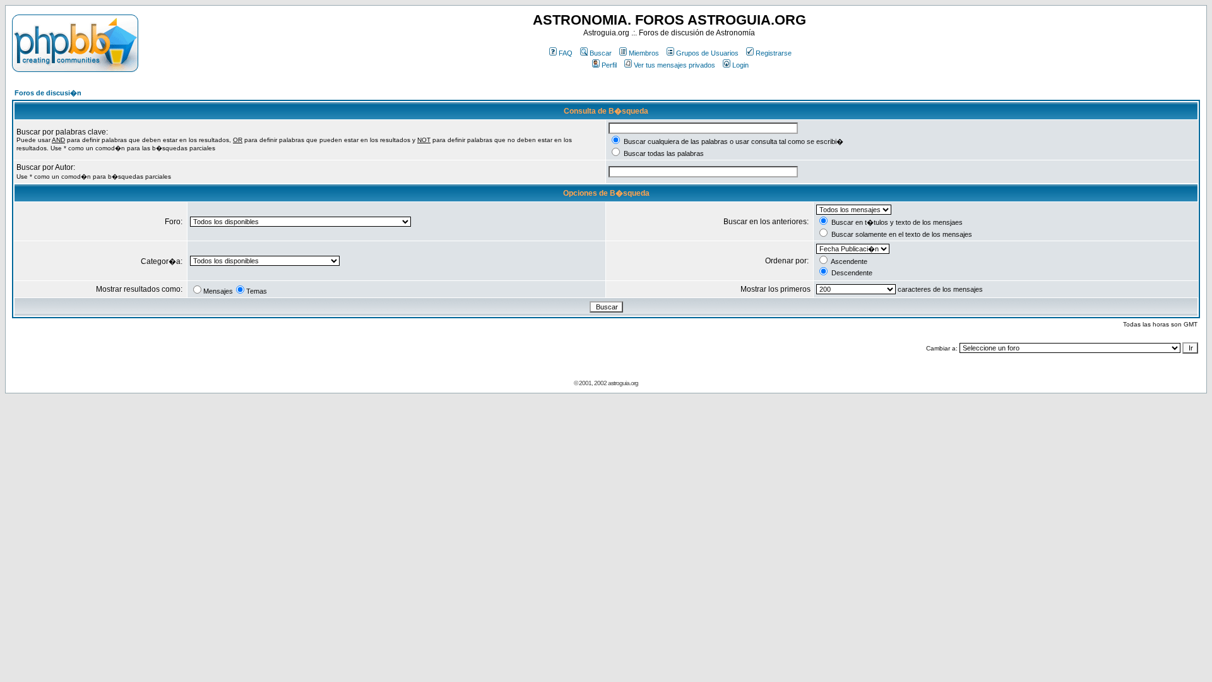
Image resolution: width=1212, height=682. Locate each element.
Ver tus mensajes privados (674, 65)
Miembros (644, 53)
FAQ (566, 53)
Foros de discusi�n (48, 93)
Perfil (609, 65)
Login (740, 65)
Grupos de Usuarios (707, 53)
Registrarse (774, 53)
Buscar (601, 53)
